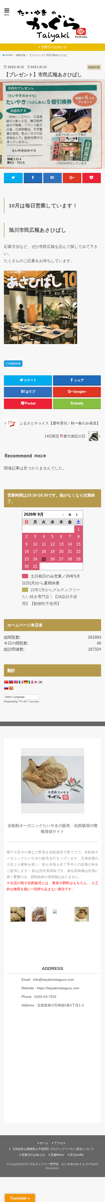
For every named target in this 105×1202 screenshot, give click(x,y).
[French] (21, 682)
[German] (25, 682)
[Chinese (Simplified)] (6, 682)
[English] (16, 682)
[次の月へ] (78, 514)
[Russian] (6, 688)
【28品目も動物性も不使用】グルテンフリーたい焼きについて (52, 1148)
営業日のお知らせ (54, 47)
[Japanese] (35, 682)
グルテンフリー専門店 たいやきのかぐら (57, 1164)
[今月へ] (69, 514)
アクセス (60, 1143)
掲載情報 (15, 363)
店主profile (77, 1154)
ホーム (44, 1143)
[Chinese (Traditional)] (11, 682)
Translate (33, 701)
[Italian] (30, 682)
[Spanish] (11, 688)
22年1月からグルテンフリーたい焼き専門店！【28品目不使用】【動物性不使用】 (51, 597)
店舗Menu (57, 1154)
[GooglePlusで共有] (72, 178)
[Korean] (40, 682)
